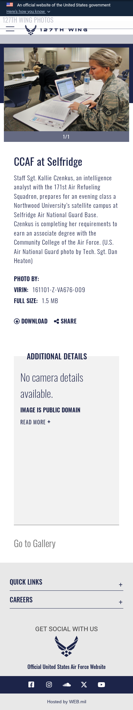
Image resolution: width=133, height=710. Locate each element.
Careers (21, 599)
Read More (33, 422)
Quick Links (26, 582)
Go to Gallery (35, 543)
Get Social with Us (66, 629)
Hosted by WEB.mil (66, 701)
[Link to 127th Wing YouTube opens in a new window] (102, 685)
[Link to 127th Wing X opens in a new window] (84, 685)
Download (33, 321)
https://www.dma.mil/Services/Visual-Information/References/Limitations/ (59, 513)
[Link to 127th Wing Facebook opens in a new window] (31, 685)
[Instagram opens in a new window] (49, 685)
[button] (29, 11)
